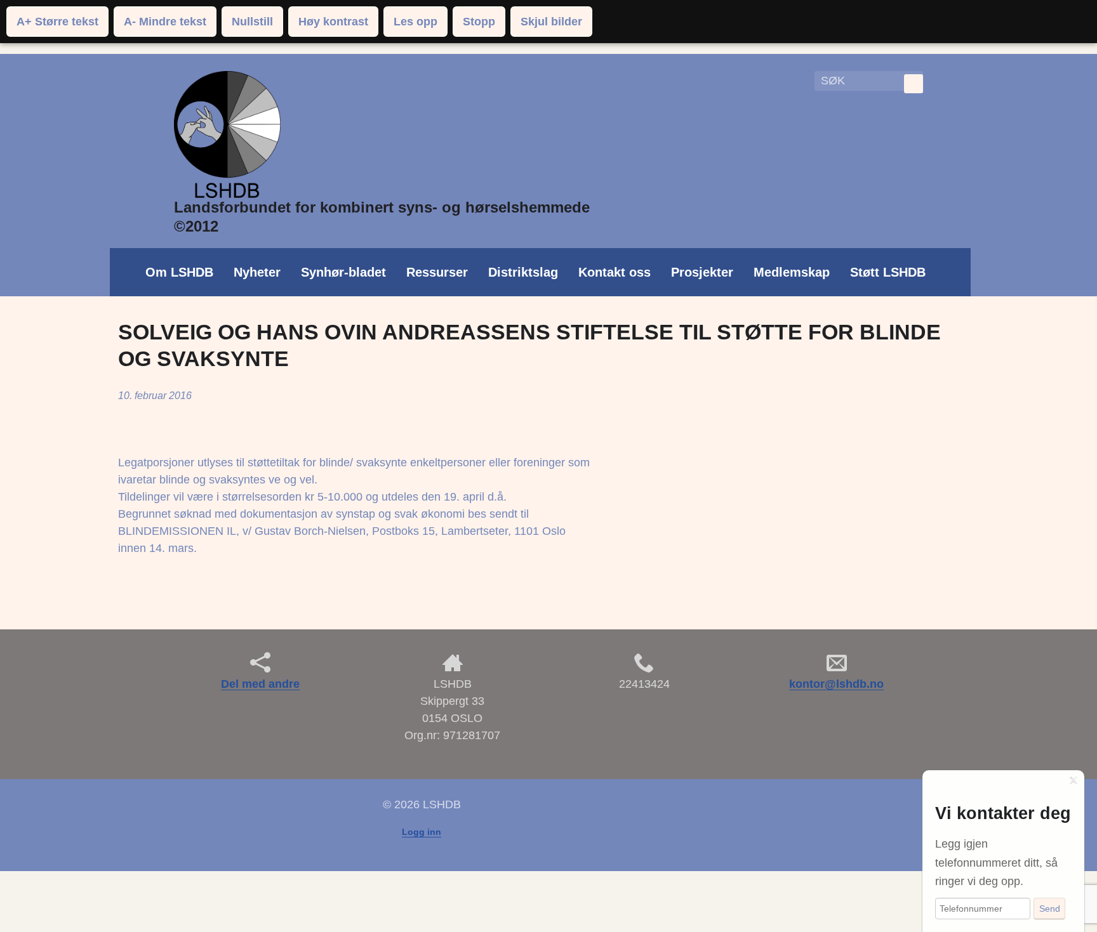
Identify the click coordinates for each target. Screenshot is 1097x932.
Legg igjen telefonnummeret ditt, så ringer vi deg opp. (996, 862)
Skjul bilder (551, 21)
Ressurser (437, 272)
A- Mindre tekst (165, 21)
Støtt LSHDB (888, 272)
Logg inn (421, 832)
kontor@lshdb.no (836, 684)
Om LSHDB (179, 272)
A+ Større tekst (57, 21)
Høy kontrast (333, 21)
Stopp (479, 21)
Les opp (415, 21)
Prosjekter (702, 272)
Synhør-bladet (343, 272)
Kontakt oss (614, 272)
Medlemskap (792, 272)
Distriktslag (523, 272)
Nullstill (252, 21)
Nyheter (257, 272)
